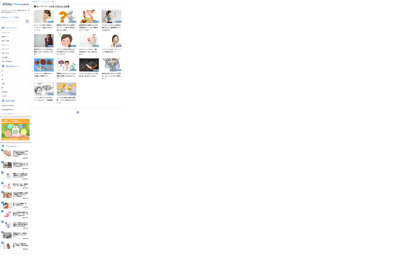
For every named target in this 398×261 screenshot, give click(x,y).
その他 (4, 96)
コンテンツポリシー (8, 114)
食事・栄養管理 (7, 61)
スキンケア (5, 49)
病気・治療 (5, 41)
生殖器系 (4, 92)
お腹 (3, 83)
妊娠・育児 (5, 53)
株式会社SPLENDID (8, 105)
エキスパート (6, 32)
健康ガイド (5, 36)
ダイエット (5, 45)
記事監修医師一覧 (7, 109)
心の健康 (4, 57)
